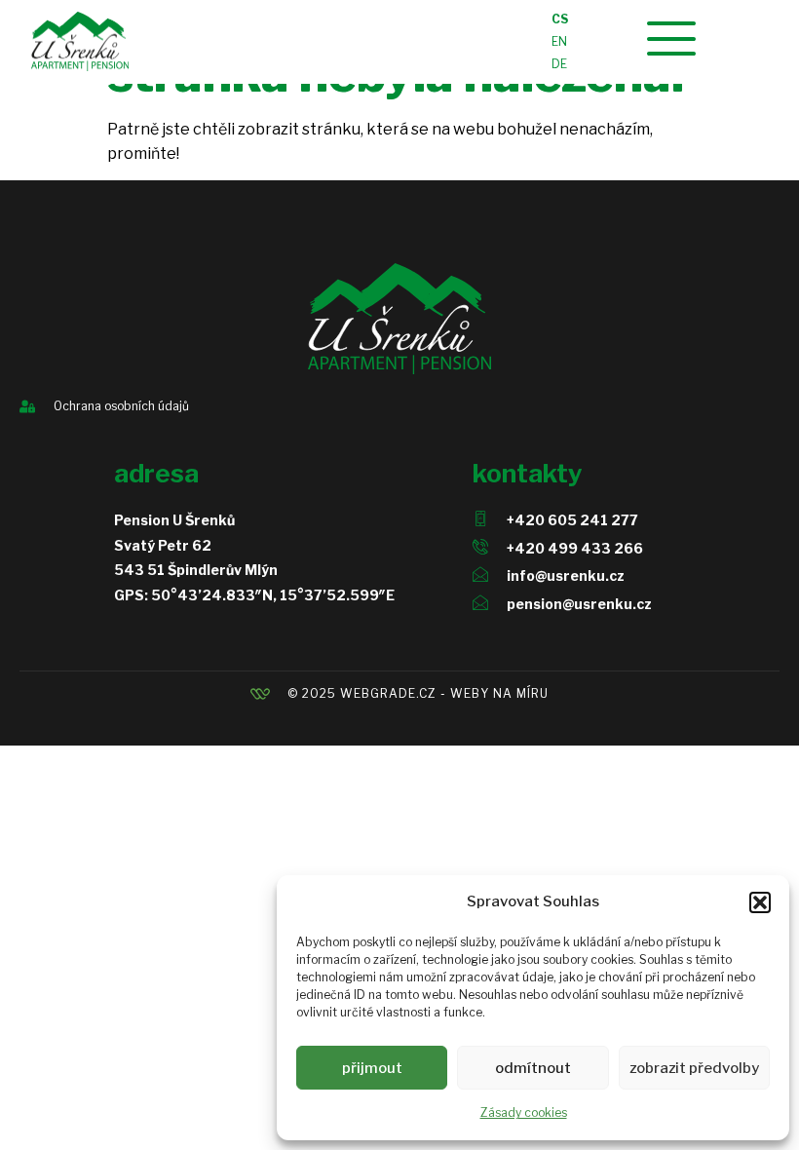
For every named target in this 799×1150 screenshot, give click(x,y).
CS (560, 19)
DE (559, 64)
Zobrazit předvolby (694, 1068)
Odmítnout (533, 1068)
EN (559, 41)
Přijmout (372, 1068)
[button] (760, 902)
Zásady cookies (523, 1112)
